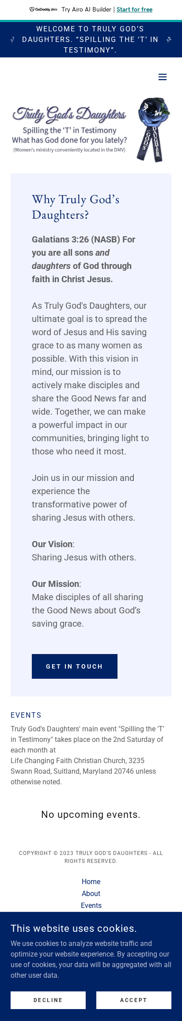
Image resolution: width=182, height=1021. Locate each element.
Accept (133, 1000)
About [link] (91, 893)
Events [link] (91, 905)
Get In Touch (74, 666)
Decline (48, 1000)
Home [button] (91, 881)
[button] (162, 77)
